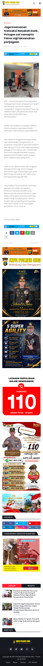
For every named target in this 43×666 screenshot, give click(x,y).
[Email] (32, 233)
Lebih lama (34, 243)
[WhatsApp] (27, 233)
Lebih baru (9, 243)
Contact (23, 662)
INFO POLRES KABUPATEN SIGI (23, 657)
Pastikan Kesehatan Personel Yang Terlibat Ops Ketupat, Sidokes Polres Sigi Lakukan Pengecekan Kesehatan (25, 594)
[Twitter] (17, 233)
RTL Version (33, 662)
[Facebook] (12, 233)
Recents (31, 586)
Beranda (7, 23)
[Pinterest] (22, 233)
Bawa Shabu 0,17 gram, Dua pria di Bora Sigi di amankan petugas (26, 620)
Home (8, 662)
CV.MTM (23, 659)
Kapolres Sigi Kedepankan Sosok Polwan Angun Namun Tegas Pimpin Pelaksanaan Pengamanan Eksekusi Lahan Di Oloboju (26, 608)
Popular (11, 586)
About (15, 662)
